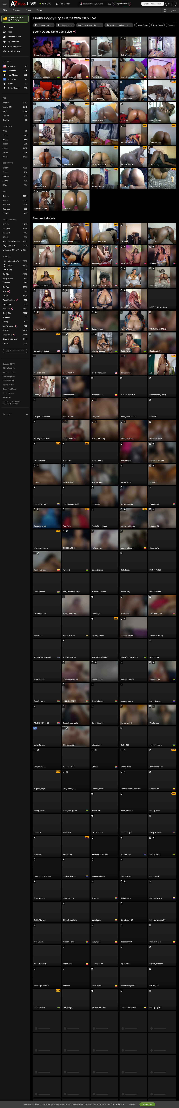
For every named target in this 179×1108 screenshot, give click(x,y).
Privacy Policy (8, 381)
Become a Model (10, 389)
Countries (66, 25)
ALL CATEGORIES (17, 351)
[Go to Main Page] (23, 4)
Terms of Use (8, 385)
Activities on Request (119, 25)
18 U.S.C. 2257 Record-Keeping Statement (12, 403)
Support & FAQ (9, 364)
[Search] (109, 4)
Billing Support (9, 368)
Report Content (9, 372)
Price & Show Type (90, 25)
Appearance (44, 25)
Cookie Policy (117, 1104)
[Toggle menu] (4, 4)
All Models (7, 397)
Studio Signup (8, 393)
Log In (171, 4)
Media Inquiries (9, 377)
